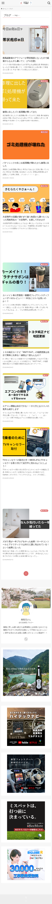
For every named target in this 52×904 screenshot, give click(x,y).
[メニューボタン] (3, 3)
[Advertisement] (26, 248)
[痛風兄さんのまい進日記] (26, 3)
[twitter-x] (26, 639)
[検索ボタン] (49, 3)
